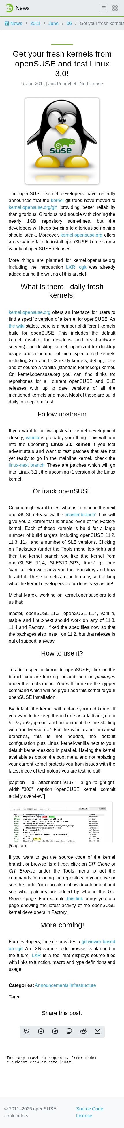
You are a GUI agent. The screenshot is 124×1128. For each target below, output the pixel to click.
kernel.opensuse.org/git (33, 207)
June (53, 23)
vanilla (32, 437)
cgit (82, 267)
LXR (70, 267)
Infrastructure (82, 985)
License (84, 1115)
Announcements (52, 985)
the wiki (17, 326)
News (15, 23)
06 (69, 23)
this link (75, 898)
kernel (57, 200)
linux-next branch (26, 465)
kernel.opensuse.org (81, 234)
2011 (35, 23)
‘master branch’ (80, 514)
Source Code (89, 1108)
